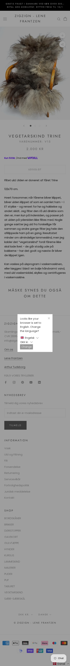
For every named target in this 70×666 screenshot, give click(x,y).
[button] (29, 338)
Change (26, 346)
